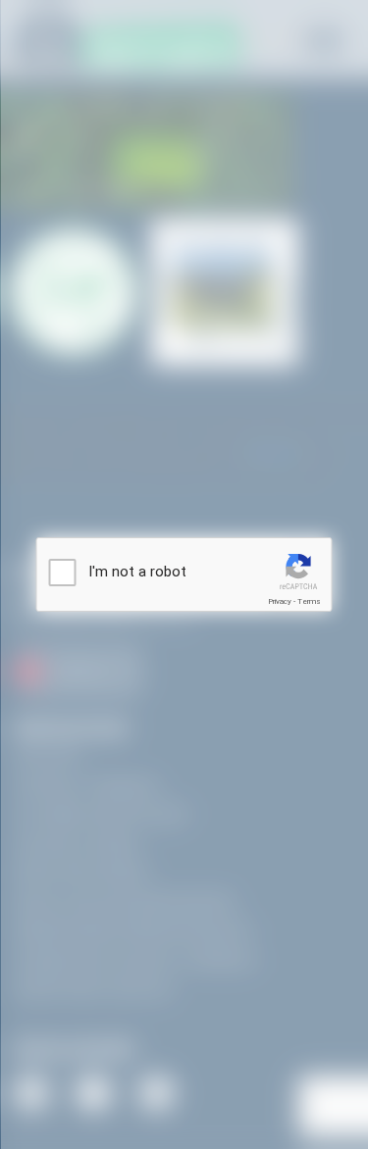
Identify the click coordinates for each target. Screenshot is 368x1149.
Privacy (279, 601)
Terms (309, 601)
